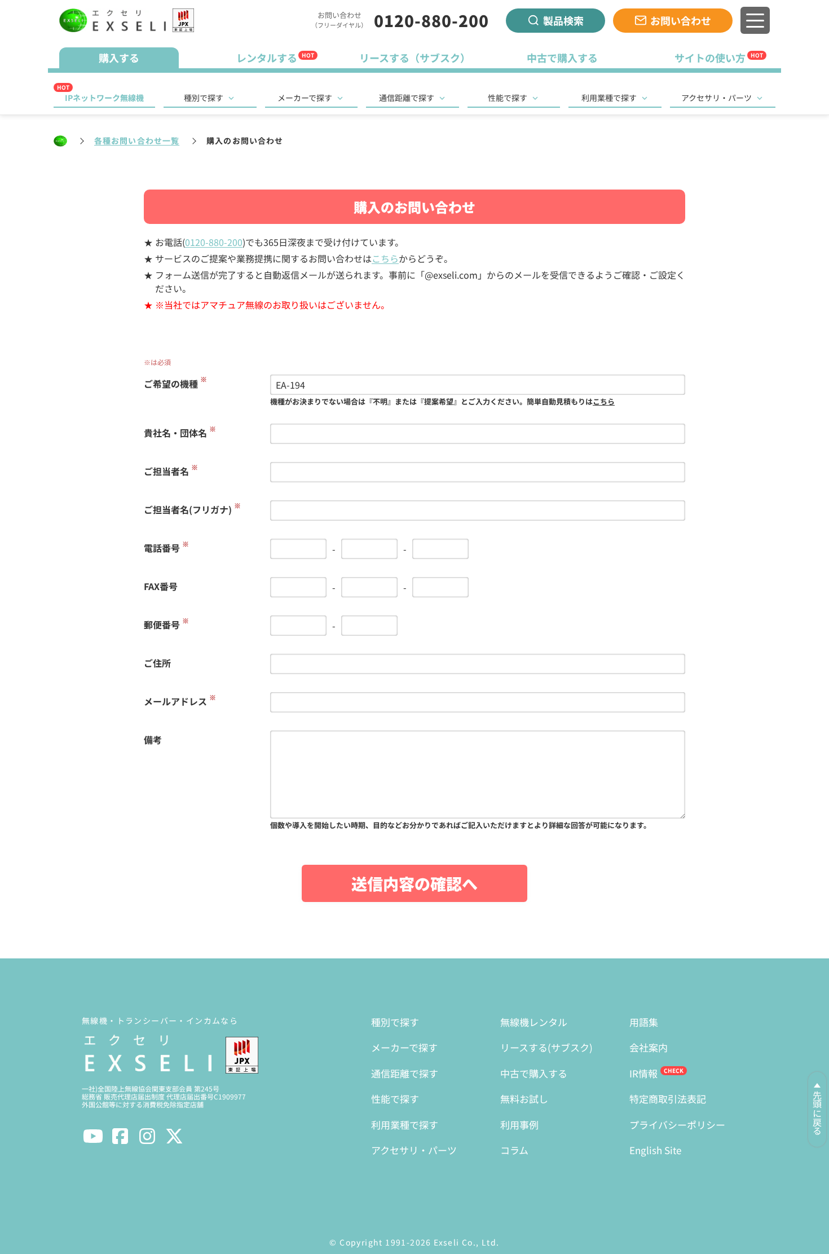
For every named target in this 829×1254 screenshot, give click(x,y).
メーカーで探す (304, 97)
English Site (655, 1150)
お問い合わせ (680, 20)
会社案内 (648, 1047)
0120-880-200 (431, 20)
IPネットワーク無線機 (104, 97)
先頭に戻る (817, 1113)
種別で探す (203, 97)
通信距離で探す (406, 97)
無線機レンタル (533, 1022)
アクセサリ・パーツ (716, 97)
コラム (514, 1150)
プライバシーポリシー (677, 1124)
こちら (385, 258)
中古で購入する (533, 1073)
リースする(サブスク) (546, 1047)
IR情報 (643, 1073)
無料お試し (524, 1099)
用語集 (643, 1022)
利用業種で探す (609, 97)
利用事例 (519, 1124)
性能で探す (507, 97)
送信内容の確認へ (414, 883)
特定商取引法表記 (667, 1099)
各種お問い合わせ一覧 (136, 140)
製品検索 (563, 20)
